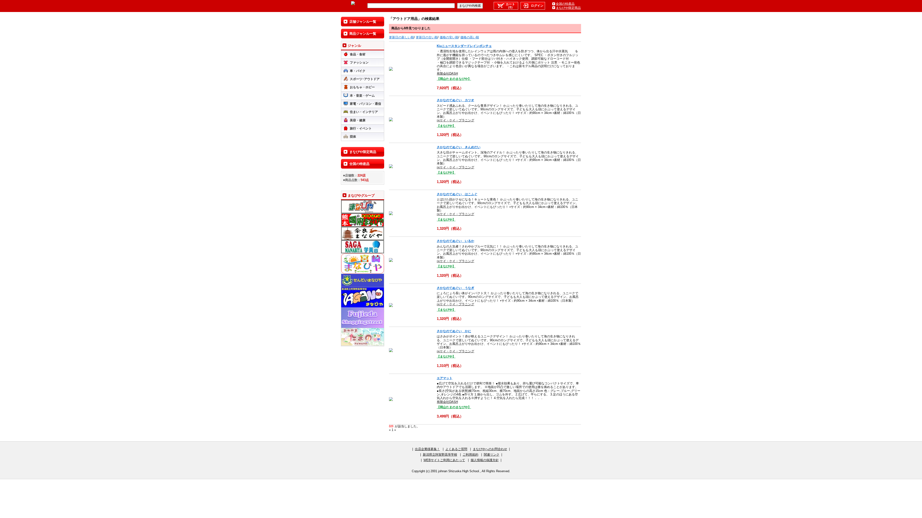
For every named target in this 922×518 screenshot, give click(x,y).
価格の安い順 (449, 37)
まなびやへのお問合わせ (490, 449)
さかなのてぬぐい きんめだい (458, 147)
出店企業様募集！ (427, 449)
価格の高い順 (469, 37)
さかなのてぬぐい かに (454, 331)
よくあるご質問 (456, 449)
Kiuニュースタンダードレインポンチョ (464, 46)
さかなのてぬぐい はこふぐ (457, 194)
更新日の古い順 (427, 37)
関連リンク (491, 454)
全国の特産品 (565, 4)
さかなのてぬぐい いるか (455, 241)
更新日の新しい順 (401, 37)
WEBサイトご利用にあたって (444, 460)
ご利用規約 (470, 454)
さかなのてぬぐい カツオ (455, 100)
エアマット (444, 378)
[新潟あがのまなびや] (353, 4)
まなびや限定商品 (568, 8)
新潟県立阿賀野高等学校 (440, 454)
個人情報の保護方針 (485, 460)
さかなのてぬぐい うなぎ (455, 288)
